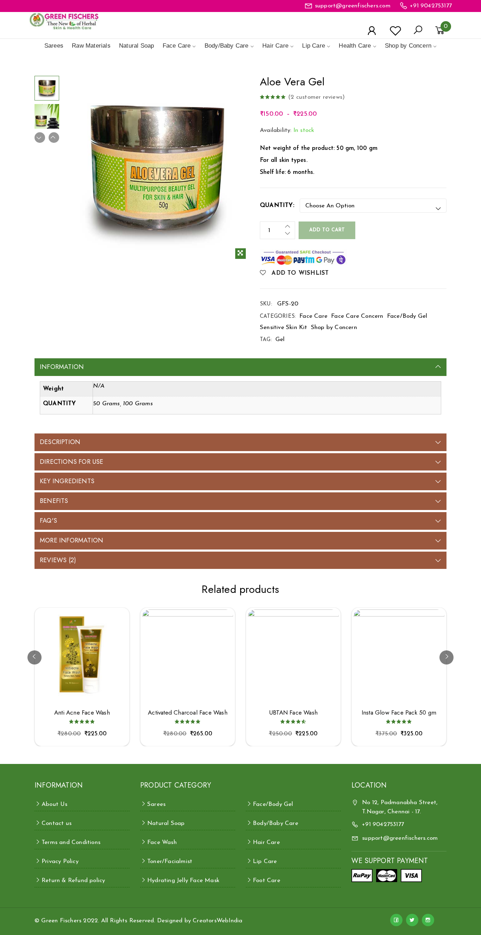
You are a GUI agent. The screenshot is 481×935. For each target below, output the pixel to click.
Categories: (278, 316)
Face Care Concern (357, 316)
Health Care (355, 45)
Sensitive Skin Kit (283, 327)
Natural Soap (136, 45)
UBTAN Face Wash (293, 712)
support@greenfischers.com (353, 6)
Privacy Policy (60, 861)
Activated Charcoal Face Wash (187, 712)
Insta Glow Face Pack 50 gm (399, 712)
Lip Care (313, 45)
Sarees (53, 45)
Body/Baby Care (227, 45)
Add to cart (327, 230)
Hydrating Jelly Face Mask (183, 881)
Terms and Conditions (71, 842)
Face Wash (162, 842)
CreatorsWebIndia (217, 921)
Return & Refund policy (73, 881)
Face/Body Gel (407, 316)
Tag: (266, 339)
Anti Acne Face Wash (82, 712)
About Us (55, 804)
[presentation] (34, 657)
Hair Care (275, 45)
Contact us (56, 823)
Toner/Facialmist (169, 861)
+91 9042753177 (431, 6)
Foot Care (266, 881)
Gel (280, 339)
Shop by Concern (408, 45)
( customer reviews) (316, 97)
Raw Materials (91, 45)
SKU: (266, 304)
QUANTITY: (277, 205)
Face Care (177, 45)
